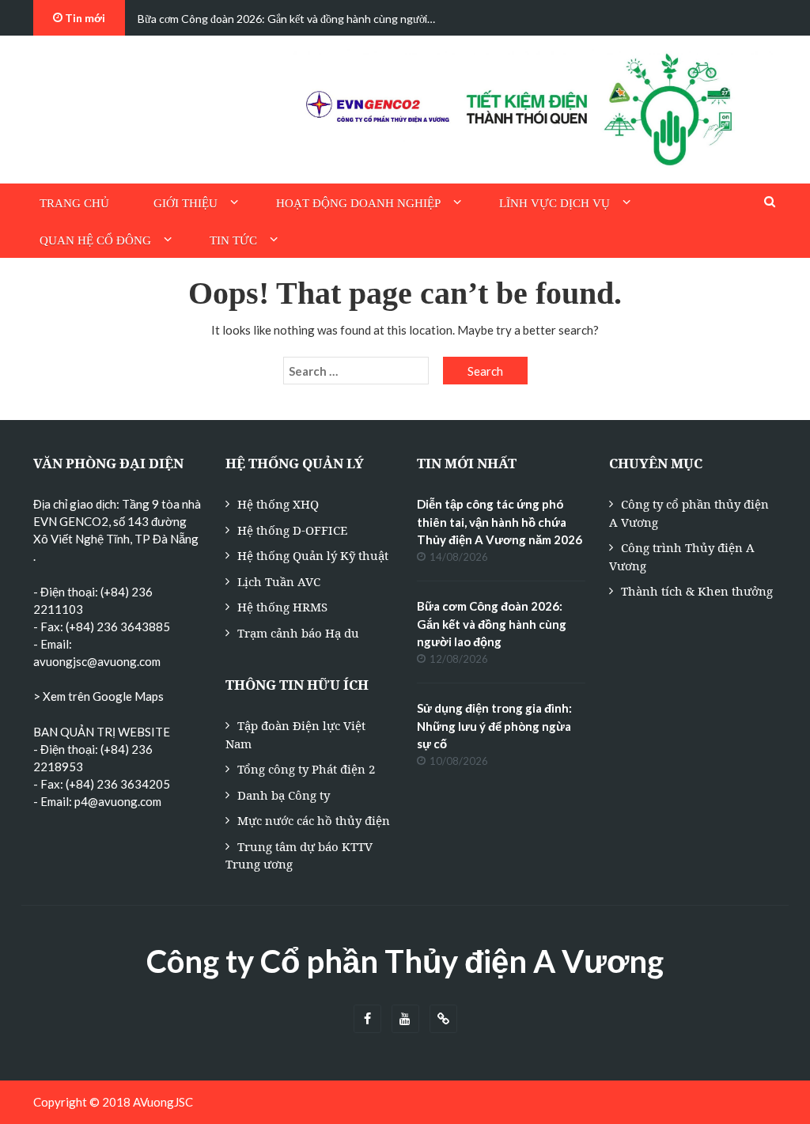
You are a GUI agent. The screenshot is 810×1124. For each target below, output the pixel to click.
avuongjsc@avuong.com (97, 661)
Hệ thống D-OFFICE (292, 530)
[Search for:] (356, 371)
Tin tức (233, 240)
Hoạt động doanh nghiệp (358, 203)
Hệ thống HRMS (282, 607)
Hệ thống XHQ (278, 504)
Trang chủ (74, 203)
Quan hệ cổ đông (95, 240)
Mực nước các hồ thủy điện (313, 820)
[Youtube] (405, 1019)
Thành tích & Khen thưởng (697, 591)
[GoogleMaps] (443, 1019)
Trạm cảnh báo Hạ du (298, 633)
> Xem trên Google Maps (98, 696)
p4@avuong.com (117, 801)
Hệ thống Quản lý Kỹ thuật (312, 555)
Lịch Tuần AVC (278, 581)
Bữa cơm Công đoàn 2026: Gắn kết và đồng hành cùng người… (286, 18)
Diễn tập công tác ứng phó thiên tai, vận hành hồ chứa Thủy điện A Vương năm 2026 (499, 522)
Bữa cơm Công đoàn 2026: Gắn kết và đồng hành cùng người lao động (491, 624)
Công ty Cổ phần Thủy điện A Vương (405, 961)
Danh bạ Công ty (283, 795)
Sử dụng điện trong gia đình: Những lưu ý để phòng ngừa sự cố (494, 726)
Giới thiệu (185, 203)
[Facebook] (367, 1019)
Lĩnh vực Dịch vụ (554, 203)
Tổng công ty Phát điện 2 (306, 769)
